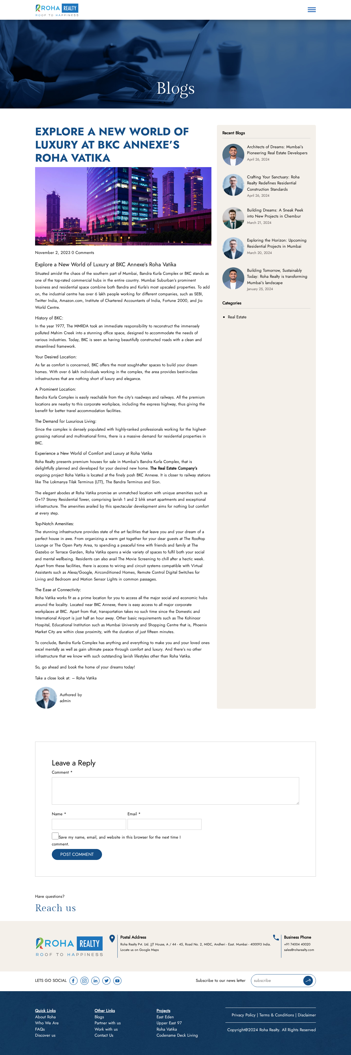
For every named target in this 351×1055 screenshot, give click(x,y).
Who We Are (47, 1023)
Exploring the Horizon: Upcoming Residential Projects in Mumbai (277, 243)
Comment (62, 772)
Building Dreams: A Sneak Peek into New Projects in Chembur (275, 213)
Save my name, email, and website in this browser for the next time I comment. (116, 840)
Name (59, 814)
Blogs (99, 1017)
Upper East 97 (169, 1023)
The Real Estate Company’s (173, 468)
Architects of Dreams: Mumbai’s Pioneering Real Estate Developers (277, 150)
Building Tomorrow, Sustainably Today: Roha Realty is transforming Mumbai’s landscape (277, 276)
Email (134, 814)
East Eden (165, 1017)
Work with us (106, 1029)
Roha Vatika (86, 678)
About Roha (45, 1017)
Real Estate (237, 317)
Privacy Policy (244, 1015)
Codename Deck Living (177, 1035)
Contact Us (104, 1035)
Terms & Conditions (276, 1015)
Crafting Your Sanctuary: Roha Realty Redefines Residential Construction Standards (273, 183)
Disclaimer (307, 1015)
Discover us (45, 1035)
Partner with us (108, 1023)
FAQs (40, 1029)
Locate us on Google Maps (139, 949)
